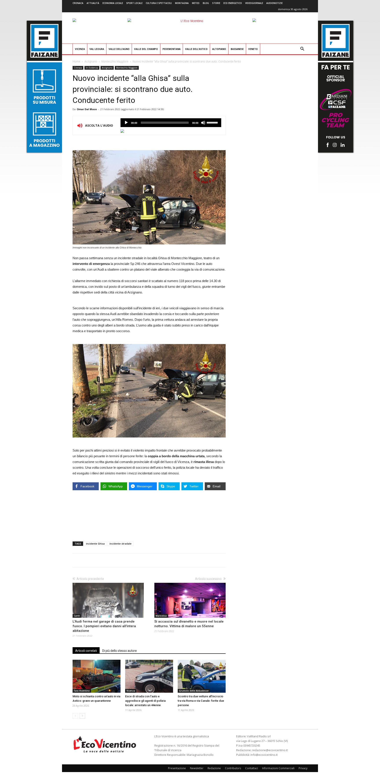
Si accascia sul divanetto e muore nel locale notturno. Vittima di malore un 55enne (189, 623)
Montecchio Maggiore (114, 61)
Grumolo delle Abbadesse (193, 690)
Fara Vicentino (82, 690)
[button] (302, 49)
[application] (171, 122)
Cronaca (78, 3)
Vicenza (80, 49)
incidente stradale (121, 543)
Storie (216, 3)
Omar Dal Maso (87, 109)
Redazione (214, 768)
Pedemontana (172, 49)
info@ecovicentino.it (264, 755)
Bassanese (237, 49)
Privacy (303, 768)
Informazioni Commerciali (278, 768)
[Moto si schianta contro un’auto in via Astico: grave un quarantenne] (97, 676)
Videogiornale (254, 3)
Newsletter (196, 768)
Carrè (77, 615)
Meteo (195, 3)
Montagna (182, 3)
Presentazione (177, 768)
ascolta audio (126, 122)
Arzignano (90, 61)
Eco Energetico (232, 3)
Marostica (161, 615)
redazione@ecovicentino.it (270, 750)
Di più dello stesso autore (119, 650)
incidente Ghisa (95, 543)
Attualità (93, 3)
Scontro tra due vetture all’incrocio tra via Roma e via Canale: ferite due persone (201, 701)
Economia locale (112, 3)
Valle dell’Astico (196, 49)
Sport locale (134, 3)
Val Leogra (97, 49)
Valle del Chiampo (146, 49)
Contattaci (251, 768)
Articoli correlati (86, 650)
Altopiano (219, 49)
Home (76, 61)
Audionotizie (274, 3)
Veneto (253, 49)
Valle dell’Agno (119, 49)
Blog (206, 3)
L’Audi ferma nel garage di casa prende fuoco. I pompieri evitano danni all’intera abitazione (104, 626)
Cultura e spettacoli (159, 3)
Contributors (233, 768)
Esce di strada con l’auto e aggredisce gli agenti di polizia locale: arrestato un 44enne (145, 701)
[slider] (213, 122)
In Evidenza (92, 67)
